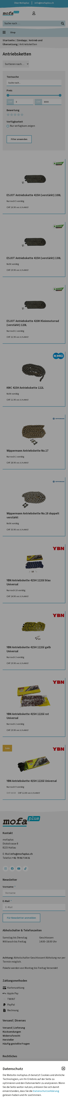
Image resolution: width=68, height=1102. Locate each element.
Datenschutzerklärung (46, 1091)
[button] (63, 1068)
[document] (34, 551)
